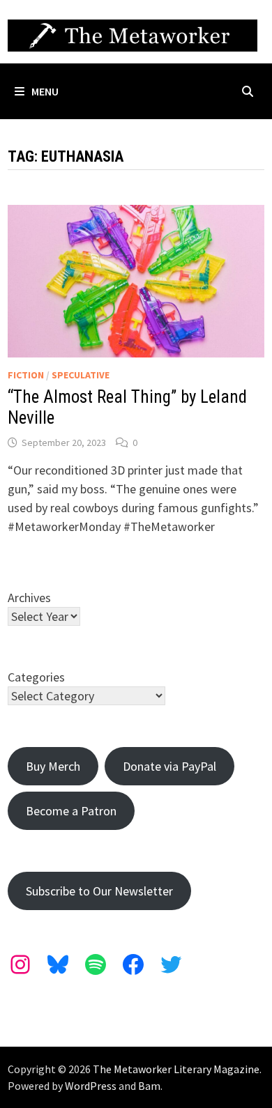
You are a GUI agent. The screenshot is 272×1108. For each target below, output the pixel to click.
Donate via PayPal (169, 766)
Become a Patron (71, 811)
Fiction (26, 375)
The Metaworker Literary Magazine (176, 1069)
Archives (29, 598)
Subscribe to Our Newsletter (99, 891)
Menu (45, 91)
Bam (149, 1086)
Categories (36, 677)
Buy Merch (53, 766)
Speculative (80, 375)
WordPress (90, 1086)
